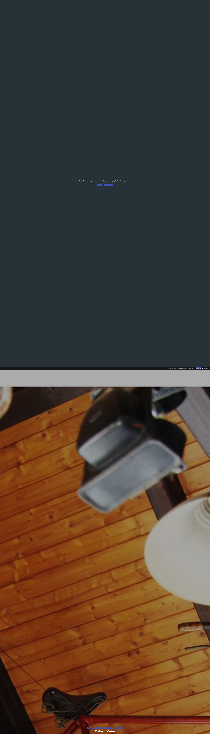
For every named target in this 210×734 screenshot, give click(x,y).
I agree (99, 184)
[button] (206, 368)
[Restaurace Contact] (7, 368)
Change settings (108, 184)
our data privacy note (105, 182)
